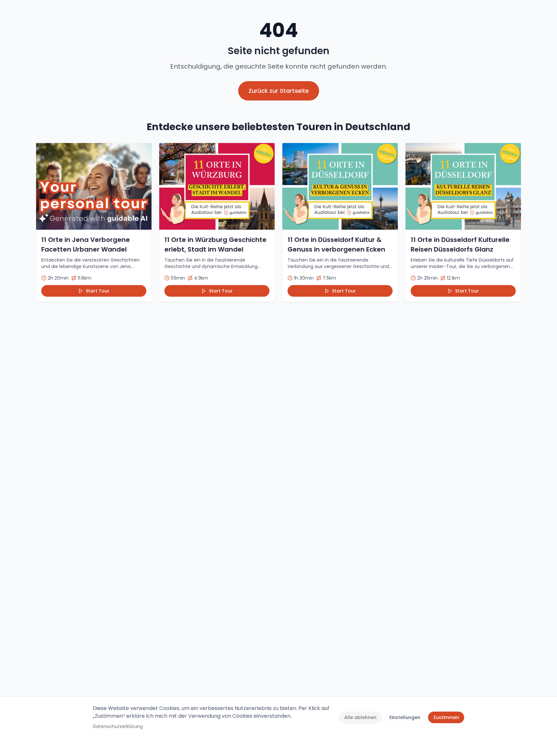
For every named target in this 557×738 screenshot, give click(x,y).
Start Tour (98, 291)
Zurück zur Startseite (279, 91)
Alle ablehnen (360, 717)
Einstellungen (404, 717)
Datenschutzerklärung (118, 726)
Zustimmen (446, 717)
